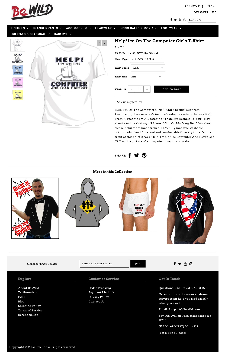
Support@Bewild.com (184, 309)
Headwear (103, 28)
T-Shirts (18, 28)
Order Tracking (99, 288)
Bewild (40, 347)
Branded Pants (45, 28)
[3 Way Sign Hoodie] (86, 226)
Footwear (169, 28)
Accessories (76, 28)
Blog (21, 301)
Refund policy (28, 315)
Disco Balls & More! (136, 28)
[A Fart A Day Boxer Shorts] (138, 230)
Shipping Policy (29, 306)
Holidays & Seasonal (28, 34)
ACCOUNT (192, 6)
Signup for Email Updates (42, 264)
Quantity (120, 89)
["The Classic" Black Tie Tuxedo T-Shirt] (35, 237)
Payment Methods (101, 292)
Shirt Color (122, 68)
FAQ (21, 297)
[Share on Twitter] (136, 156)
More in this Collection (112, 172)
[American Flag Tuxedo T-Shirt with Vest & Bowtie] (190, 243)
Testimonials (27, 292)
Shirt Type (121, 59)
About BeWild (28, 288)
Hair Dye (61, 34)
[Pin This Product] (144, 156)
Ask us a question (129, 102)
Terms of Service (30, 310)
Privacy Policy (98, 297)
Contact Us (96, 301)
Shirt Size (121, 76)
